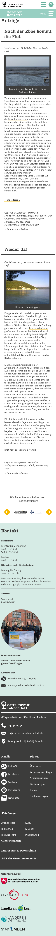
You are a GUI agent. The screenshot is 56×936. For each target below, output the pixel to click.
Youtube (12, 781)
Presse (33, 790)
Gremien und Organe (42, 772)
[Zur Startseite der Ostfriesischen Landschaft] (12, 4)
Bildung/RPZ (8, 834)
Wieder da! (16, 249)
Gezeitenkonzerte (17, 119)
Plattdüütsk (32, 834)
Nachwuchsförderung (14, 224)
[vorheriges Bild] (7, 512)
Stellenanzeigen (39, 795)
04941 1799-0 (15, 725)
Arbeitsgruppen (39, 777)
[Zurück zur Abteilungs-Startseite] (19, 13)
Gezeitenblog (11, 101)
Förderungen (37, 783)
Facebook (13, 774)
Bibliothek (7, 828)
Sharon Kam (14, 382)
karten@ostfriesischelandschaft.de (26, 685)
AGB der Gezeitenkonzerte (18, 858)
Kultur (28, 822)
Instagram (14, 789)
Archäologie (8, 822)
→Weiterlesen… (12, 200)
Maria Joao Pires (21, 221)
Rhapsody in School (37, 215)
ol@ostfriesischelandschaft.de (25, 733)
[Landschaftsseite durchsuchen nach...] (51, 4)
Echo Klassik (21, 218)
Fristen (32, 218)
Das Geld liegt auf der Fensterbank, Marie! (26, 177)
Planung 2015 (32, 224)
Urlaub (30, 465)
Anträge (22, 215)
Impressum (8, 850)
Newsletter (14, 797)
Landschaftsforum (34, 140)
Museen (30, 828)
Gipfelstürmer (38, 116)
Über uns (35, 765)
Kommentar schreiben (17, 229)
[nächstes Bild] (49, 512)
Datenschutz (28, 850)
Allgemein (21, 212)
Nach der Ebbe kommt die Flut (27, 34)
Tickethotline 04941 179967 (22, 678)
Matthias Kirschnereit (20, 157)
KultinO (12, 766)
